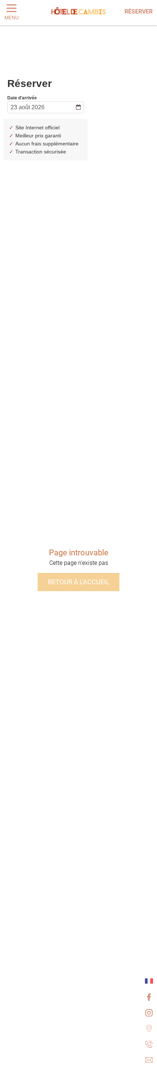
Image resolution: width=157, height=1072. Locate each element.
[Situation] (149, 1028)
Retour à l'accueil (79, 582)
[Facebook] (149, 997)
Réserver (139, 11)
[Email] (149, 1060)
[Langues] (149, 981)
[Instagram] (149, 1012)
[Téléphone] (149, 1044)
